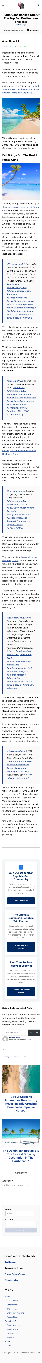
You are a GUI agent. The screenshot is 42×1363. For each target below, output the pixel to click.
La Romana (12, 1333)
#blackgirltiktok (27, 508)
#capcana (12, 404)
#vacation (12, 764)
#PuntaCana (13, 654)
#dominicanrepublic (16, 287)
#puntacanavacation (17, 668)
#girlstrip (11, 511)
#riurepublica (13, 678)
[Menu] (3, 5)
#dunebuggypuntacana (22, 311)
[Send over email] (15, 46)
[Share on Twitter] (10, 46)
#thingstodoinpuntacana (19, 291)
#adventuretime (15, 397)
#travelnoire (28, 301)
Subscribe (34, 1032)
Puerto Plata (12, 1329)
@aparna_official (15, 381)
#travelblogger (14, 301)
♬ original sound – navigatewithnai (18, 524)
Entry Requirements (15, 1313)
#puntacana (13, 284)
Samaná (10, 1337)
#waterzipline (24, 314)
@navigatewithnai (16, 491)
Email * (9, 1220)
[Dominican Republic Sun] (21, 5)
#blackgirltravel (25, 304)
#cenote (21, 404)
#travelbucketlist (15, 401)
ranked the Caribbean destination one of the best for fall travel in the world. (20, 89)
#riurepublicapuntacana (18, 681)
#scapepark (13, 294)
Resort (16, 1057)
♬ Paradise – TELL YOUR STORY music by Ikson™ (19, 411)
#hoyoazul (12, 304)
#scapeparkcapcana (17, 297)
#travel (23, 504)
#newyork (23, 671)
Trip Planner (12, 1309)
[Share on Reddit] (20, 46)
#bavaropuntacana (16, 675)
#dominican (23, 764)
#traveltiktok (30, 397)
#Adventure (26, 654)
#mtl (30, 668)
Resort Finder (13, 1317)
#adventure (25, 394)
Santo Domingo (13, 1325)
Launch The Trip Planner (21, 946)
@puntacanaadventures (19, 618)
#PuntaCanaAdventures (19, 661)
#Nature (11, 658)
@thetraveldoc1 (15, 264)
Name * (9, 1209)
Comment (7, 1181)
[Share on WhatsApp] (24, 46)
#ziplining (29, 401)
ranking (6, 1057)
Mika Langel (22, 25)
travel (25, 1057)
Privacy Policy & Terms (15, 1274)
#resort (10, 768)
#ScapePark (25, 651)
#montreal (12, 671)
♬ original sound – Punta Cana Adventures (21, 684)
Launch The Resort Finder (21, 991)
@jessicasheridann (16, 751)
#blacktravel (13, 508)
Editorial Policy (11, 1280)
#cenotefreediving (16, 408)
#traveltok (24, 771)
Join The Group (21, 901)
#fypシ (24, 521)
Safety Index (12, 1305)
